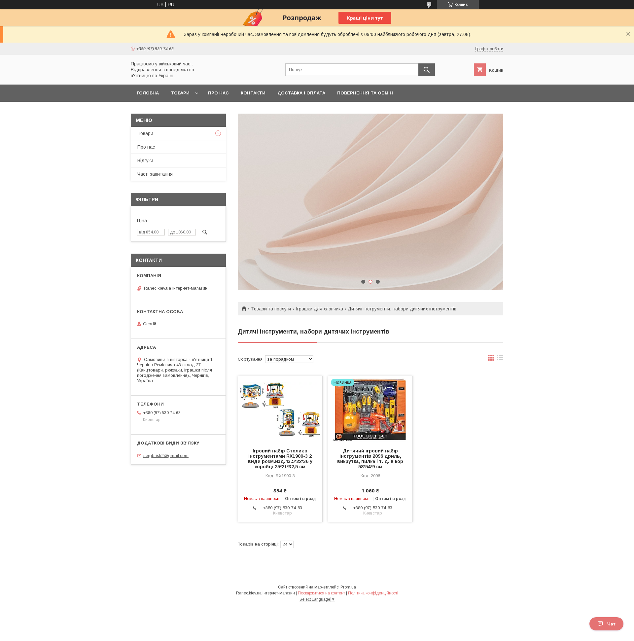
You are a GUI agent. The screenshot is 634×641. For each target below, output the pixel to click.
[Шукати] (426, 69)
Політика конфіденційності (373, 593)
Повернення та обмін (365, 92)
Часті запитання (155, 174)
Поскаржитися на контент (321, 593)
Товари (180, 92)
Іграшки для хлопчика (319, 308)
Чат (611, 623)
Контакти (253, 92)
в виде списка (500, 359)
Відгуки (145, 160)
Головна (148, 92)
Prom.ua (348, 587)
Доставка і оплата (301, 92)
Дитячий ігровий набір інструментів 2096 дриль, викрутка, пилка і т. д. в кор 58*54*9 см (370, 458)
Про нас (218, 92)
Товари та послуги (271, 308)
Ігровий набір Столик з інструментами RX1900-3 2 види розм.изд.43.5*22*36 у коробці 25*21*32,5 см (280, 458)
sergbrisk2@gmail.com (166, 455)
